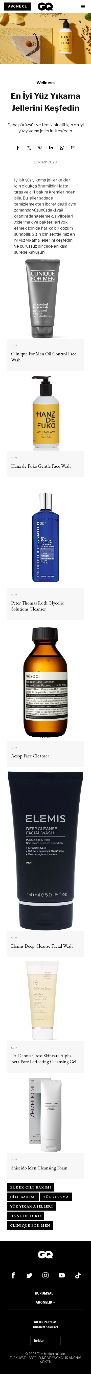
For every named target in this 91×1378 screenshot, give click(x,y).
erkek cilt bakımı (30, 1187)
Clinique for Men (30, 1225)
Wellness (45, 82)
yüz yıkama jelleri (31, 1206)
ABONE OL (17, 6)
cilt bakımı (23, 1197)
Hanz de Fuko (25, 1216)
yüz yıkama (56, 1197)
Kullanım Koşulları (45, 1327)
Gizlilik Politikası (45, 1322)
